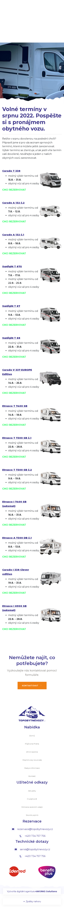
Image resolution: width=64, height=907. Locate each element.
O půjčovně (32, 799)
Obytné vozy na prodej (32, 760)
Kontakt (32, 776)
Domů (32, 736)
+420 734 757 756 (35, 835)
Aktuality (32, 791)
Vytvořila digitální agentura (32, 891)
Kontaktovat (30, 685)
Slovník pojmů (32, 815)
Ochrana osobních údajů (32, 807)
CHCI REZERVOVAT (14, 189)
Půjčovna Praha (32, 744)
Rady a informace (32, 768)
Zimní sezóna (32, 752)
